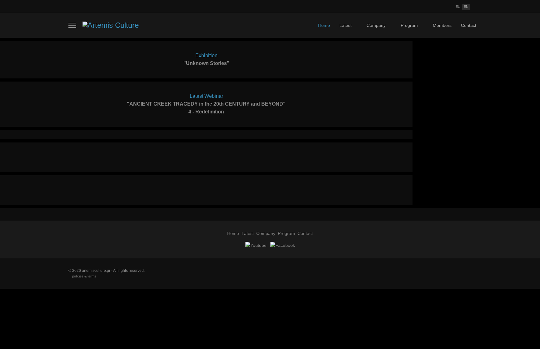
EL (458, 6)
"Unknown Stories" (206, 63)
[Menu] (72, 25)
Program (409, 25)
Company (376, 25)
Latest (345, 25)
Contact (468, 25)
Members (442, 25)
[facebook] (282, 244)
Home (324, 25)
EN (466, 6)
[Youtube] (256, 244)
